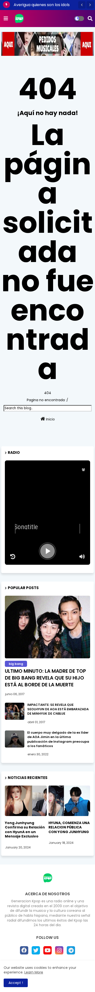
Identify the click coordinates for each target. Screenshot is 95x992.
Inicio (50, 419)
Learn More (33, 972)
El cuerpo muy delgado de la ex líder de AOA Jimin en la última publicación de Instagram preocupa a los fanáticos (58, 739)
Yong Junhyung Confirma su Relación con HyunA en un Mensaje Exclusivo (25, 829)
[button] (82, 5)
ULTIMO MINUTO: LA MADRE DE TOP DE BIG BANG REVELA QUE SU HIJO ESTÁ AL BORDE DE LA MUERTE (45, 678)
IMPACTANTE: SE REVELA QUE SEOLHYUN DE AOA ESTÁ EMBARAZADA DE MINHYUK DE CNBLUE (58, 709)
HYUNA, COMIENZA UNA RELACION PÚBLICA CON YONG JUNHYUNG (69, 827)
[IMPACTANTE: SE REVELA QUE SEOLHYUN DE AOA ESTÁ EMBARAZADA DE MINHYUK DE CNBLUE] (14, 711)
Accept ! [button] (16, 982)
